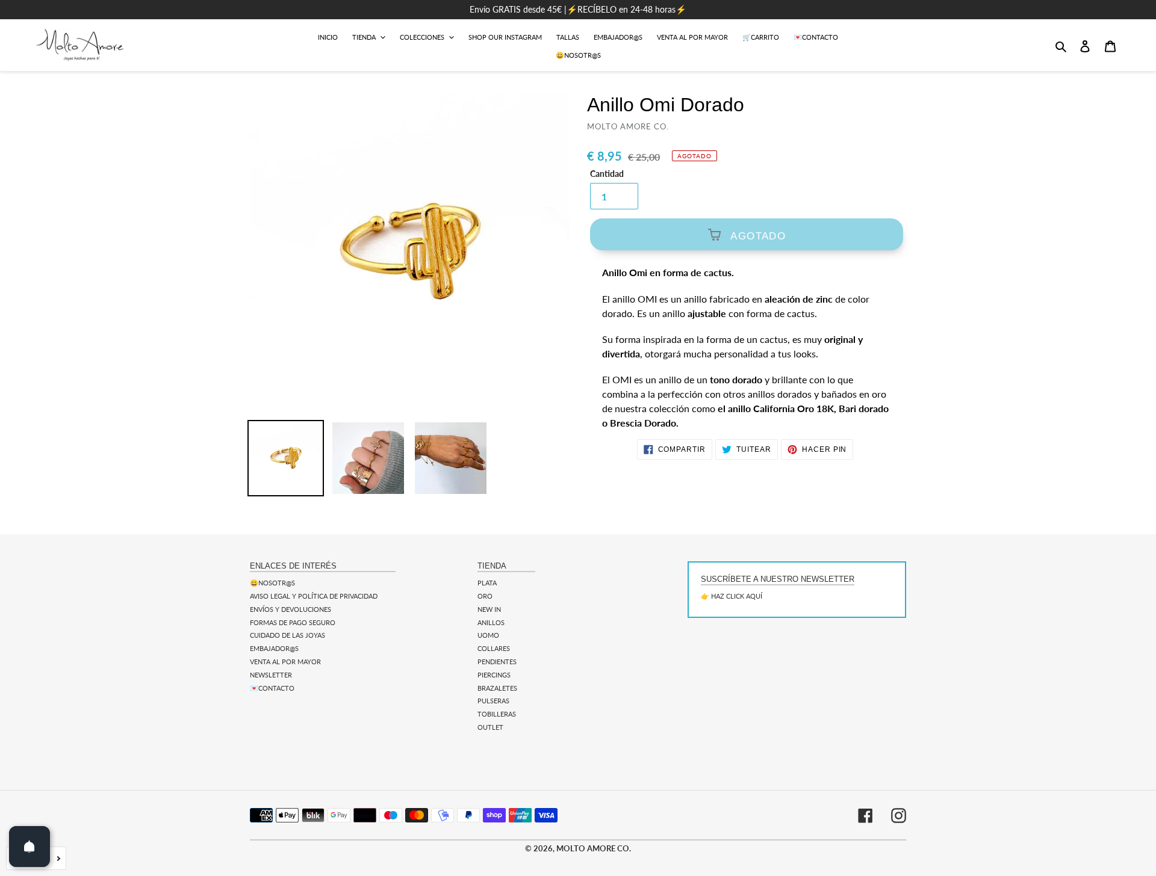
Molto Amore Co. (593, 848)
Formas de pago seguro (292, 622)
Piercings (494, 675)
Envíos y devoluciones (290, 609)
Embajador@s (274, 648)
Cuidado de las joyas (287, 635)
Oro (485, 596)
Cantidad (607, 174)
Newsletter (271, 675)
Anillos (491, 622)
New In (489, 609)
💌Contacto (272, 688)
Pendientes (497, 661)
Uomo (488, 635)
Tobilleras (496, 714)
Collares (493, 648)
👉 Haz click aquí (731, 596)
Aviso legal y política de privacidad (314, 596)
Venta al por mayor (285, 661)
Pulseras (493, 701)
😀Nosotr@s (272, 583)
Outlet (490, 727)
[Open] (29, 846)
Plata (487, 583)
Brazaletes (497, 688)
